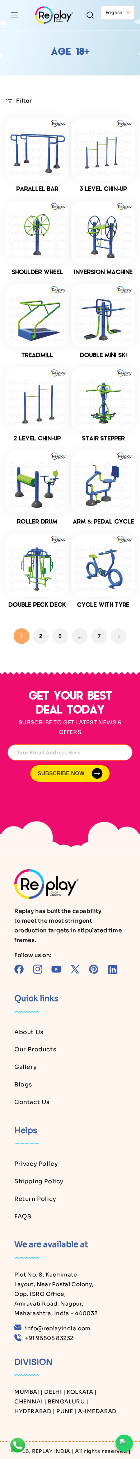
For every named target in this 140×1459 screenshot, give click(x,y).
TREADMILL (37, 356)
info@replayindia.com (58, 1328)
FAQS (22, 1216)
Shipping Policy (39, 1181)
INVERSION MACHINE (103, 272)
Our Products (35, 1049)
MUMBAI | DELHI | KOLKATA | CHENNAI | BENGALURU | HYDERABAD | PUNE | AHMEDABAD (65, 1401)
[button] (14, 15)
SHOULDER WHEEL (37, 272)
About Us (29, 1032)
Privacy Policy (36, 1163)
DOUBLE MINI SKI (103, 356)
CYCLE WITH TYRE (103, 605)
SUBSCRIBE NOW (61, 773)
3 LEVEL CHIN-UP (103, 189)
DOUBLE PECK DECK (37, 605)
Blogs (23, 1084)
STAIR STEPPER (103, 439)
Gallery (25, 1067)
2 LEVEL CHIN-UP (37, 439)
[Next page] (118, 636)
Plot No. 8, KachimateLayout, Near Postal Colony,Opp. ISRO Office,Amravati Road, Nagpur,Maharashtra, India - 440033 (56, 1294)
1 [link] (21, 636)
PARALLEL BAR (37, 189)
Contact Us (32, 1102)
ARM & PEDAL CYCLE (103, 522)
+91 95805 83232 (49, 1338)
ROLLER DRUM (37, 522)
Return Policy (35, 1199)
